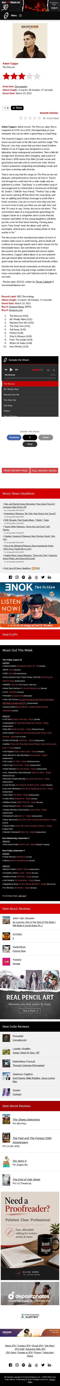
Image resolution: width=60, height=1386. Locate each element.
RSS (38, 568)
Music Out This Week (17, 650)
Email (46, 437)
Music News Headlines (18, 493)
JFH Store (11, 1352)
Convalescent (19, 1040)
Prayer (37, 1352)
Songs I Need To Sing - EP (26, 1053)
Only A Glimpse (11, 416)
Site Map (49, 1345)
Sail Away (8, 405)
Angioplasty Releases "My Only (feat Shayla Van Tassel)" (30, 513)
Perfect (7, 411)
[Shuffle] (54, 370)
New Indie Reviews (15, 1026)
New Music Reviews (16, 909)
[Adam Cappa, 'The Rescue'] (30, 40)
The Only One (10, 400)
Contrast (17, 1094)
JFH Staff (19, 1349)
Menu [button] (14, 15)
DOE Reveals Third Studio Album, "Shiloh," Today (26, 520)
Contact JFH (24, 1345)
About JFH (10, 1345)
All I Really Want (11, 389)
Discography (21, 86)
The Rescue (9, 384)
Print (30, 444)
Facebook (14, 437)
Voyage (16, 963)
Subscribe (48, 1352)
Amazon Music (16, 307)
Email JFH (37, 1345)
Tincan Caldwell (43, 282)
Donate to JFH (25, 1352)
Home (30, 1356)
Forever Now (19, 951)
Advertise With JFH (35, 1349)
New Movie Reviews (16, 1106)
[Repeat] (48, 369)
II (13, 938)
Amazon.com (16, 310)
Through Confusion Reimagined (28, 1065)
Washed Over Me (11, 395)
